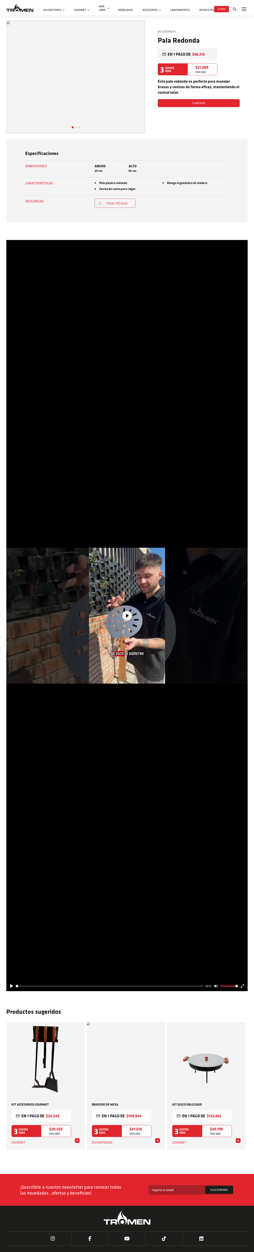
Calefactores (52, 10)
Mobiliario (125, 10)
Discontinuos (167, 31)
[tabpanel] (75, 77)
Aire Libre (102, 8)
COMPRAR (198, 103)
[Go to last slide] (12, 88)
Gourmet (80, 10)
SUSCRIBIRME (219, 1190)
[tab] (73, 127)
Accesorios (150, 10)
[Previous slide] (12, 1100)
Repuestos (206, 10)
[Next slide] (139, 88)
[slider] (110, 986)
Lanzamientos (180, 10)
